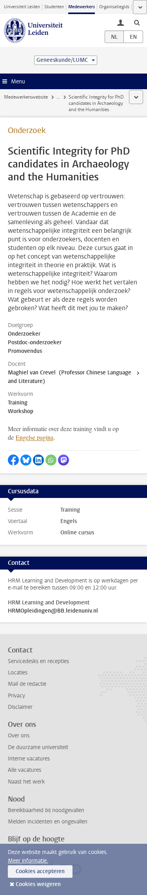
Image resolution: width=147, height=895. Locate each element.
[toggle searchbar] (137, 22)
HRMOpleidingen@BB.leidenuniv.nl (53, 611)
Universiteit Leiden (22, 7)
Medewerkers (81, 7)
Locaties (17, 672)
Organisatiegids (114, 7)
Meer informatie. (28, 860)
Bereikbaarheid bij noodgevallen (46, 810)
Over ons (18, 735)
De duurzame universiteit (38, 747)
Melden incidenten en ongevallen (47, 821)
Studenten (54, 7)
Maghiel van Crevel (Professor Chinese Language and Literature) (69, 377)
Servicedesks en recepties (38, 661)
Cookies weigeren (38, 884)
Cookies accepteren (40, 871)
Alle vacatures (24, 770)
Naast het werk (26, 781)
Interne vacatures (29, 758)
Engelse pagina (34, 437)
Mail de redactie (27, 684)
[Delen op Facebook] (13, 460)
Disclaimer (20, 707)
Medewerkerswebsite (26, 97)
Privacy (16, 695)
